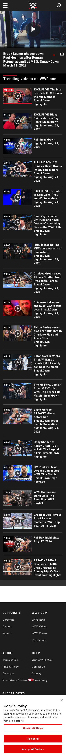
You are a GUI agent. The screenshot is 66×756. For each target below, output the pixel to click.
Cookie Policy (39, 680)
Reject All (32, 738)
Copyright (8, 673)
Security (36, 673)
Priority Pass (39, 639)
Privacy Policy (10, 666)
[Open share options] (62, 54)
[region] (33, 725)
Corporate (8, 619)
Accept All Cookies (33, 749)
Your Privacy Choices (10, 680)
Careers (7, 626)
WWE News (38, 619)
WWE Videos (39, 626)
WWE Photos (39, 633)
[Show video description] (54, 54)
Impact (6, 633)
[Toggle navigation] (5, 5)
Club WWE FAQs (39, 659)
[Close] (62, 700)
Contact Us (38, 666)
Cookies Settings (33, 728)
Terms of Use (10, 659)
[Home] (33, 6)
